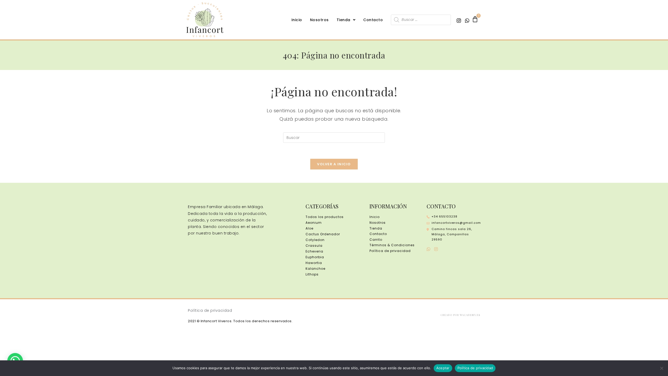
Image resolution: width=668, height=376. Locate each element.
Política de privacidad (475, 368)
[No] (661, 368)
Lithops (312, 274)
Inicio (296, 19)
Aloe (309, 228)
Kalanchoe (315, 268)
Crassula (314, 245)
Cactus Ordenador (323, 234)
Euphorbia (315, 257)
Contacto (373, 19)
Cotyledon (315, 240)
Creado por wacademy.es (460, 315)
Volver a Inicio (334, 164)
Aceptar (443, 368)
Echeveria (314, 251)
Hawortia (314, 263)
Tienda (343, 19)
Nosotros (319, 19)
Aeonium (314, 222)
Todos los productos (325, 217)
